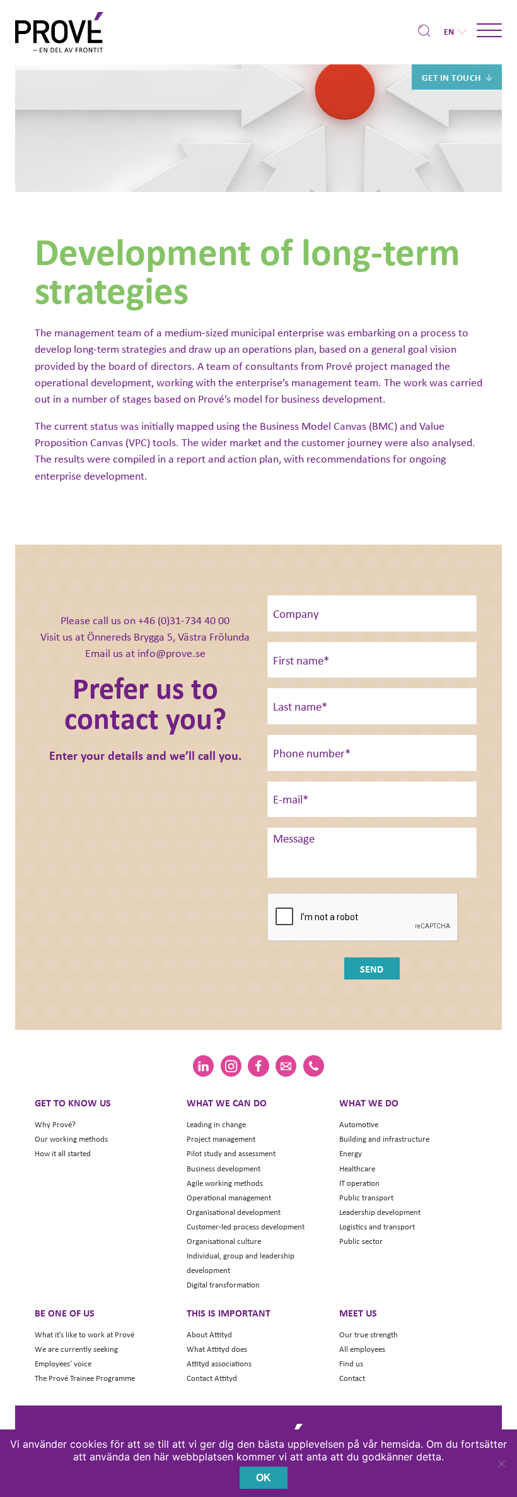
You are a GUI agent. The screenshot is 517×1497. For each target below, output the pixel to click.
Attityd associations (219, 1363)
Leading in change (216, 1124)
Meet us (358, 1313)
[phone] (313, 1066)
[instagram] (231, 1066)
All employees (362, 1349)
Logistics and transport (377, 1226)
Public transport (366, 1197)
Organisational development (234, 1212)
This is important (228, 1313)
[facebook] (258, 1066)
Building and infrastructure (384, 1138)
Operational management (229, 1197)
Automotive (358, 1124)
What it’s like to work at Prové (84, 1334)
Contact (352, 1378)
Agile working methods (225, 1183)
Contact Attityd (212, 1378)
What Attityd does (217, 1349)
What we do (368, 1102)
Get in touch (451, 77)
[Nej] (501, 1463)
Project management (221, 1138)
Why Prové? (55, 1124)
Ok (263, 1477)
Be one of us (65, 1313)
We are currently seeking (76, 1349)
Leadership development (380, 1212)
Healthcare (357, 1168)
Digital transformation (223, 1284)
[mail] (286, 1066)
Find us (351, 1363)
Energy (350, 1153)
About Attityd (209, 1334)
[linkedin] (203, 1066)
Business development (223, 1168)
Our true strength (368, 1334)
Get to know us (73, 1102)
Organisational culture (224, 1241)
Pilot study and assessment (231, 1153)
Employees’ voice (63, 1363)
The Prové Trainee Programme (85, 1378)
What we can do (227, 1102)
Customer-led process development (246, 1226)
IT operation (359, 1183)
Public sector (361, 1241)
